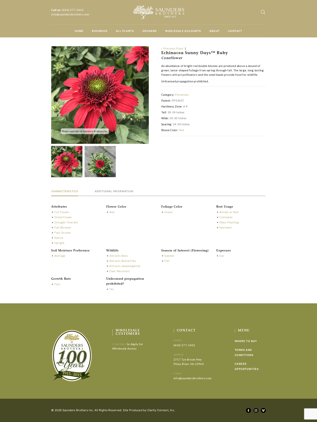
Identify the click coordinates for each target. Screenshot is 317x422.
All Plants (125, 31)
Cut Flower (61, 212)
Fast (57, 284)
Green (168, 212)
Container (226, 217)
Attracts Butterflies (122, 260)
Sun (221, 255)
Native (58, 237)
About (214, 31)
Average (59, 255)
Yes (111, 289)
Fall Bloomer (63, 227)
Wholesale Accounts (183, 31)
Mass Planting (229, 222)
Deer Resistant (119, 271)
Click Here (119, 344)
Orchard (149, 31)
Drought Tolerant (66, 222)
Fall (167, 260)
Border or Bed (228, 212)
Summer (169, 255)
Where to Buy (246, 341)
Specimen (225, 227)
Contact (235, 31)
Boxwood (100, 31)
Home (79, 31)
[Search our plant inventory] (263, 12)
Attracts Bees (118, 255)
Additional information (114, 191)
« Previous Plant (172, 48)
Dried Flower (63, 217)
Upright (59, 242)
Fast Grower (62, 232)
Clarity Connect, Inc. (161, 410)
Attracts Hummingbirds (125, 266)
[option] (100, 95)
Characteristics (64, 191)
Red (181, 130)
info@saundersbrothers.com (70, 14)
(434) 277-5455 (73, 10)
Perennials (182, 94)
